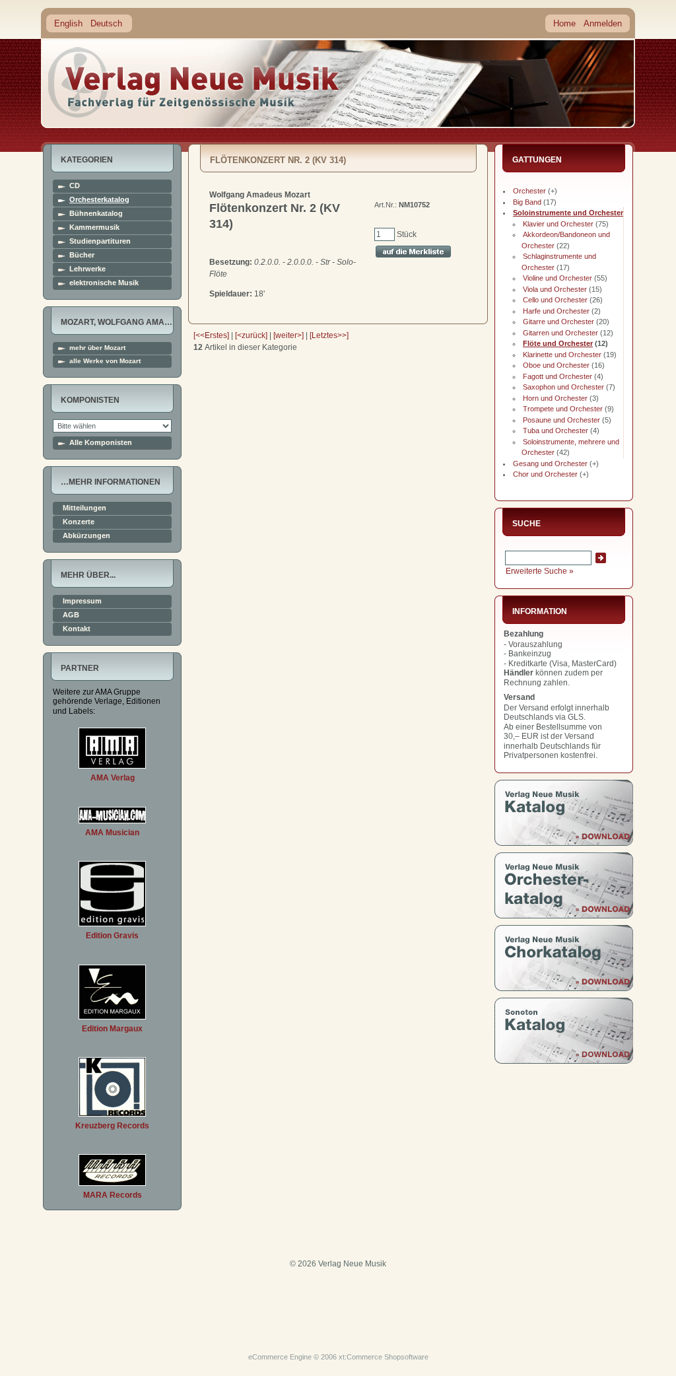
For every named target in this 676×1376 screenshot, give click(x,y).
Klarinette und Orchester (562, 355)
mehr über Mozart (97, 348)
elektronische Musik (104, 283)
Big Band (527, 202)
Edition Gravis (112, 935)
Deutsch (106, 23)
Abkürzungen (86, 535)
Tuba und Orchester (555, 430)
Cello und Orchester (555, 300)
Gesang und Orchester (550, 463)
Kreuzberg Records (112, 1125)
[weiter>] (288, 335)
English (68, 23)
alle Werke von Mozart (105, 361)
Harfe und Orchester (556, 311)
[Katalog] (563, 843)
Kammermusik (94, 227)
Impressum (82, 601)
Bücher (81, 255)
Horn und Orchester (555, 398)
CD (74, 185)
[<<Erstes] (211, 335)
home (194, 82)
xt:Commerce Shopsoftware (383, 1357)
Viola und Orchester (555, 289)
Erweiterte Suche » (540, 571)
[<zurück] (251, 335)
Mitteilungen (84, 508)
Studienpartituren (100, 241)
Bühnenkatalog (96, 213)
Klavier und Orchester (558, 224)
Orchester (529, 191)
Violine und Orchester (557, 278)
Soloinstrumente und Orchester (568, 213)
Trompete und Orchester (563, 409)
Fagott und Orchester (557, 376)
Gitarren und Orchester (560, 333)
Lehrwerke (87, 269)
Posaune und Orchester (561, 420)
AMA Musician (112, 832)
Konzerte (78, 522)
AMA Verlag (112, 777)
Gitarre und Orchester (558, 322)
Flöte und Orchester (558, 343)
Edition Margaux (112, 1028)
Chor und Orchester (545, 474)
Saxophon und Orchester (563, 387)
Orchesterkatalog (99, 199)
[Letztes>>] (329, 335)
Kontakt (76, 629)
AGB (71, 615)
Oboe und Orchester (556, 365)
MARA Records (112, 1195)
